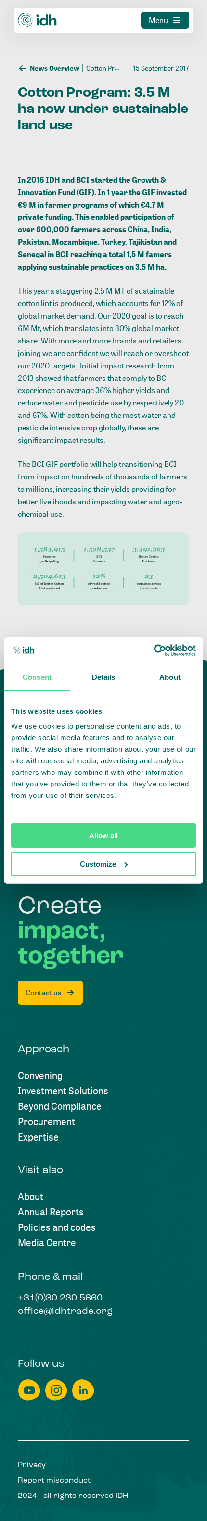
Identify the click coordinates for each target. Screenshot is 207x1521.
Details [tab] (104, 677)
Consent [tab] (37, 677)
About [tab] (170, 677)
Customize (98, 864)
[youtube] (29, 1390)
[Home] (37, 20)
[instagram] (56, 1390)
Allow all (103, 836)
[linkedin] (83, 1390)
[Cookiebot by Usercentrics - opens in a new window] (154, 650)
